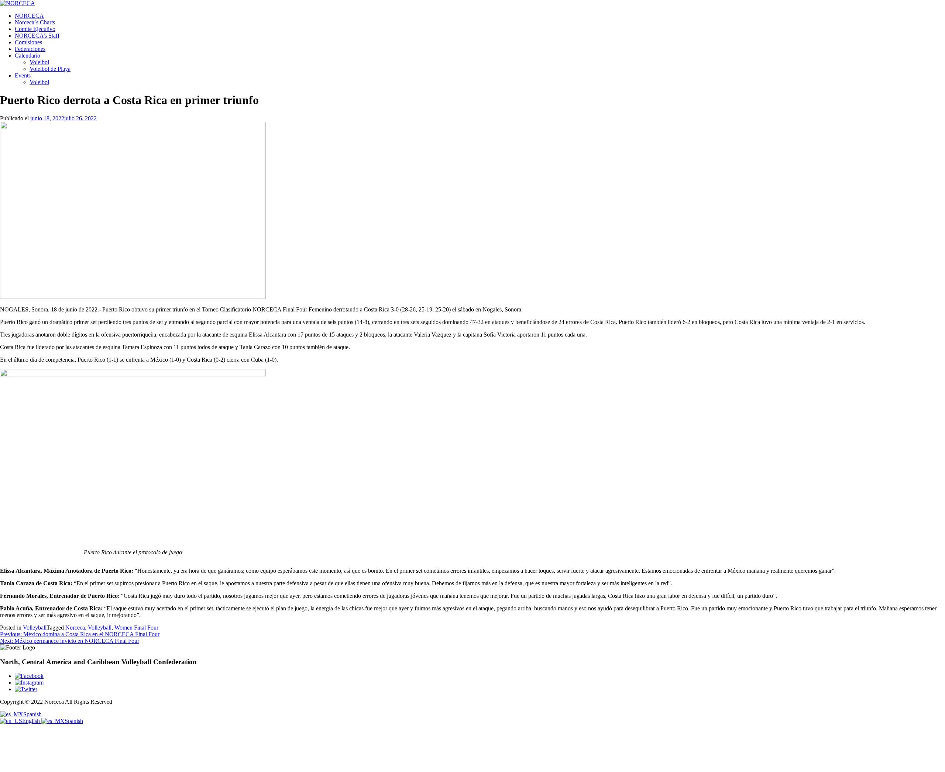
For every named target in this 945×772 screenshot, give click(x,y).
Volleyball (35, 627)
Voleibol (39, 62)
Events (23, 75)
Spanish (32, 714)
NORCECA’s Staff (37, 35)
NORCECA (29, 16)
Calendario (27, 55)
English (31, 721)
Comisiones (28, 42)
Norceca (75, 627)
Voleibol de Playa (50, 69)
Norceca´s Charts (35, 22)
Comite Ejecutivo (35, 29)
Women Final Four (136, 627)
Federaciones (30, 49)
